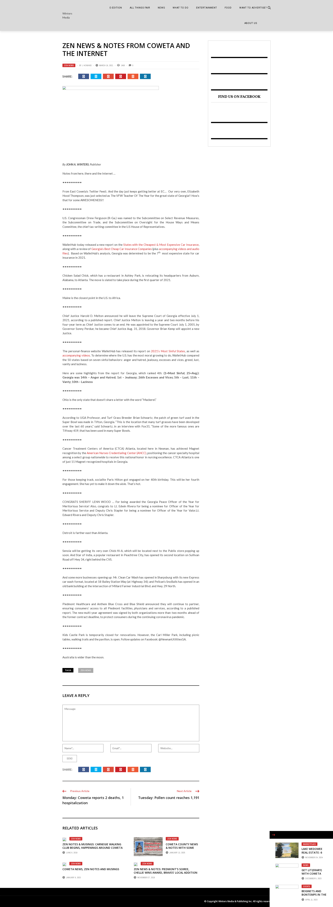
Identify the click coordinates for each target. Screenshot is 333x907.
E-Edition (116, 7)
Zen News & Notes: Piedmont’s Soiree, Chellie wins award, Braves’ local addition (165, 870)
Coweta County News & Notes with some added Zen (182, 847)
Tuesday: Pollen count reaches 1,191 (168, 797)
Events (306, 886)
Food (228, 7)
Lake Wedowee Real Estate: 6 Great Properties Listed (314, 854)
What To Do (180, 7)
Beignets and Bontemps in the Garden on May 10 (314, 896)
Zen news (86, 670)
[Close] (273, 835)
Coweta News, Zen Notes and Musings (90, 869)
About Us (250, 23)
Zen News (69, 65)
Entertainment (206, 7)
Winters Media (67, 15)
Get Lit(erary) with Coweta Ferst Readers (312, 873)
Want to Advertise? (253, 7)
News (161, 7)
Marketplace (309, 844)
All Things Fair (140, 7)
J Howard (87, 65)
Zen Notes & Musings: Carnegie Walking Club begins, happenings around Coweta (92, 846)
